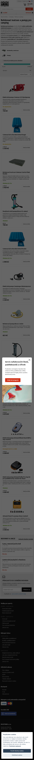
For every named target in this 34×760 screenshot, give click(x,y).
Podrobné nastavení (15, 746)
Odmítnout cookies (17, 755)
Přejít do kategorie (12, 380)
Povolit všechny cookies (17, 750)
